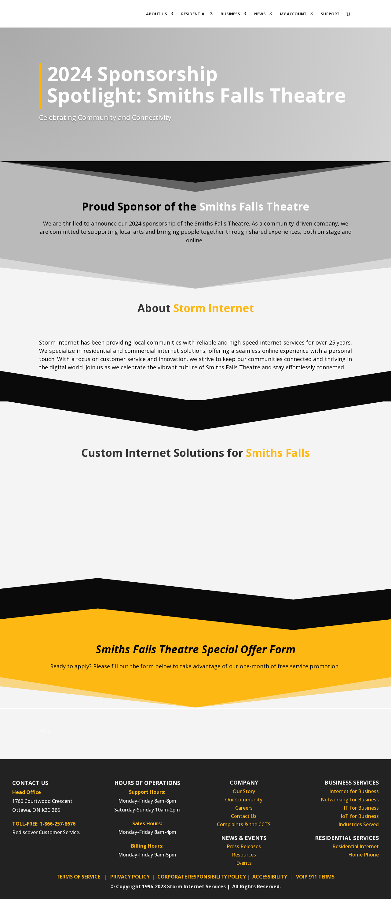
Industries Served (358, 824)
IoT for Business (360, 816)
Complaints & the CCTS (244, 824)
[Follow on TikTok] (63, 852)
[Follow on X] (51, 852)
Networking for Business (350, 799)
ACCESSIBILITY (269, 876)
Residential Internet (355, 846)
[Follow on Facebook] (14, 852)
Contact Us (244, 816)
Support (330, 14)
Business (230, 14)
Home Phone (363, 854)
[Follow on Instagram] (26, 852)
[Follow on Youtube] (75, 852)
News (260, 14)
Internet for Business (354, 791)
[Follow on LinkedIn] (38, 852)
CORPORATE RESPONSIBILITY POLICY (201, 876)
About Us (156, 14)
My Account (293, 14)
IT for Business (361, 807)
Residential (193, 14)
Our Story (244, 791)
